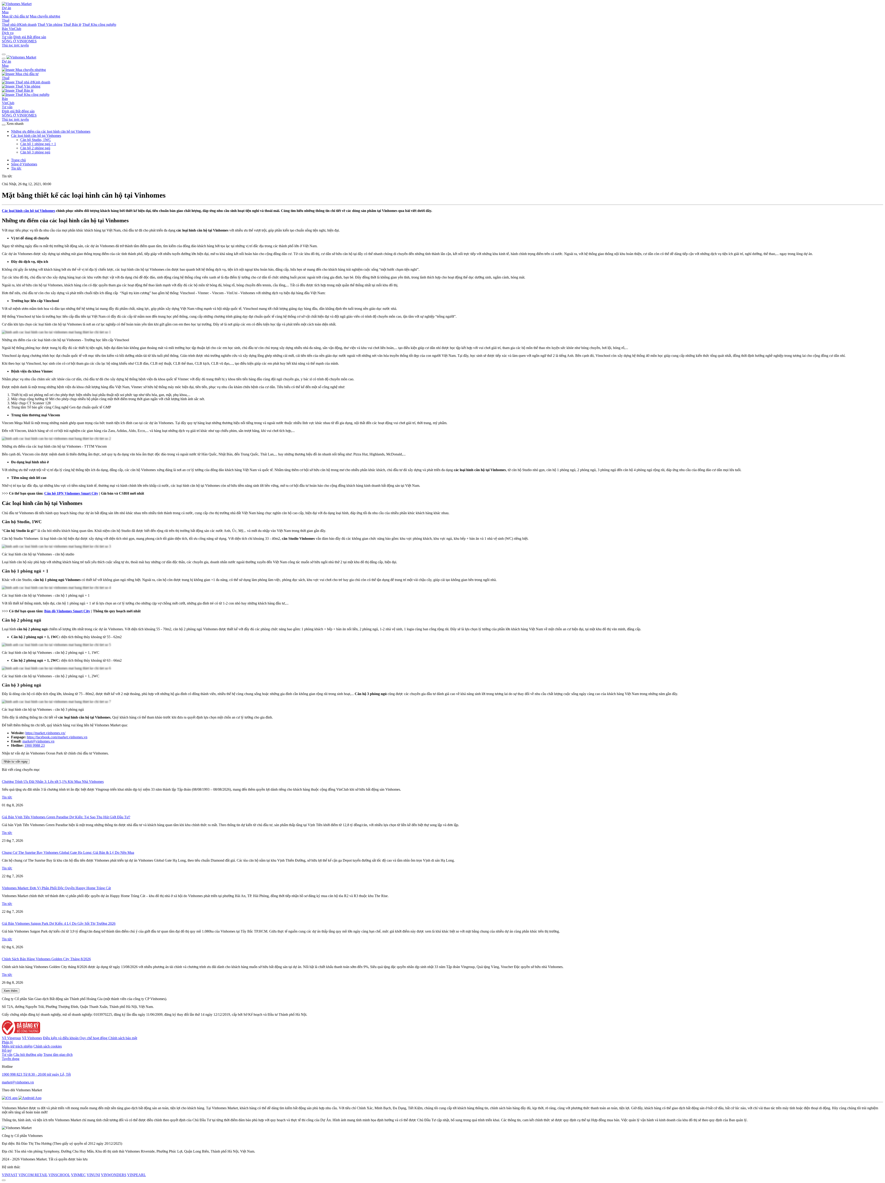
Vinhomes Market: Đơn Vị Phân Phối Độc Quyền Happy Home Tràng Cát (56, 888)
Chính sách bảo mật (122, 1038)
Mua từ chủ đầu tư (15, 16)
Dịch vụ (8, 33)
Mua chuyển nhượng (45, 16)
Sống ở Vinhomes (24, 164)
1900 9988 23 (34, 745)
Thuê (5, 20)
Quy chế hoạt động (94, 1038)
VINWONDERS (113, 1175)
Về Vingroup (11, 1038)
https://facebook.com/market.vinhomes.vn (57, 737)
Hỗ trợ (6, 1050)
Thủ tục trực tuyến (15, 45)
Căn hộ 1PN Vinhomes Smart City (71, 493)
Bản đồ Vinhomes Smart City (67, 611)
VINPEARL (136, 1175)
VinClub (15, 29)
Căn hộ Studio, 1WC (35, 140)
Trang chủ (18, 160)
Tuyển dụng (10, 1059)
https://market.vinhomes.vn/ (45, 733)
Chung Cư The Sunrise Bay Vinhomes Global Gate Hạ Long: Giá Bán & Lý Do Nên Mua (68, 852)
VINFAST (10, 1175)
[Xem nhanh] (4, 125)
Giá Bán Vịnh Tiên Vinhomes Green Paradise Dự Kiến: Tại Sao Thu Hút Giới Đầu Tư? (66, 817)
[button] (4, 54)
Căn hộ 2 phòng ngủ (35, 148)
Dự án (6, 8)
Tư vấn (7, 37)
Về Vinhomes (32, 1038)
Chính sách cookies (47, 1046)
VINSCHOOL (59, 1175)
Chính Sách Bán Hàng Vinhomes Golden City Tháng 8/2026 (46, 959)
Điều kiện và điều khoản (61, 1038)
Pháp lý (7, 1042)
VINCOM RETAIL (32, 1175)
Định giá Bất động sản (29, 37)
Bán (5, 29)
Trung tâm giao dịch (58, 1055)
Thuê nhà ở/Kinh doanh (19, 24)
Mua (5, 12)
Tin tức (16, 168)
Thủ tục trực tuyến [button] (15, 119)
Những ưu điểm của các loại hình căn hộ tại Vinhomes (50, 131)
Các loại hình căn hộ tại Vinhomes (36, 136)
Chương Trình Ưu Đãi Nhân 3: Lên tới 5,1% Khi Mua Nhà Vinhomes (53, 782)
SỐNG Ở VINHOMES (19, 115)
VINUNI (93, 1175)
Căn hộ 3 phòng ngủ (35, 152)
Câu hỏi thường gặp (27, 1055)
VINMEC (78, 1175)
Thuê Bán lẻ (72, 24)
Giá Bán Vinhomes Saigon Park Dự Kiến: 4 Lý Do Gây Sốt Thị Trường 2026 (58, 923)
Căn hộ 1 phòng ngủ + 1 (38, 144)
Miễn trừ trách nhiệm (17, 1046)
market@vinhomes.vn (38, 741)
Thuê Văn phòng (50, 24)
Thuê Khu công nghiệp (99, 24)
